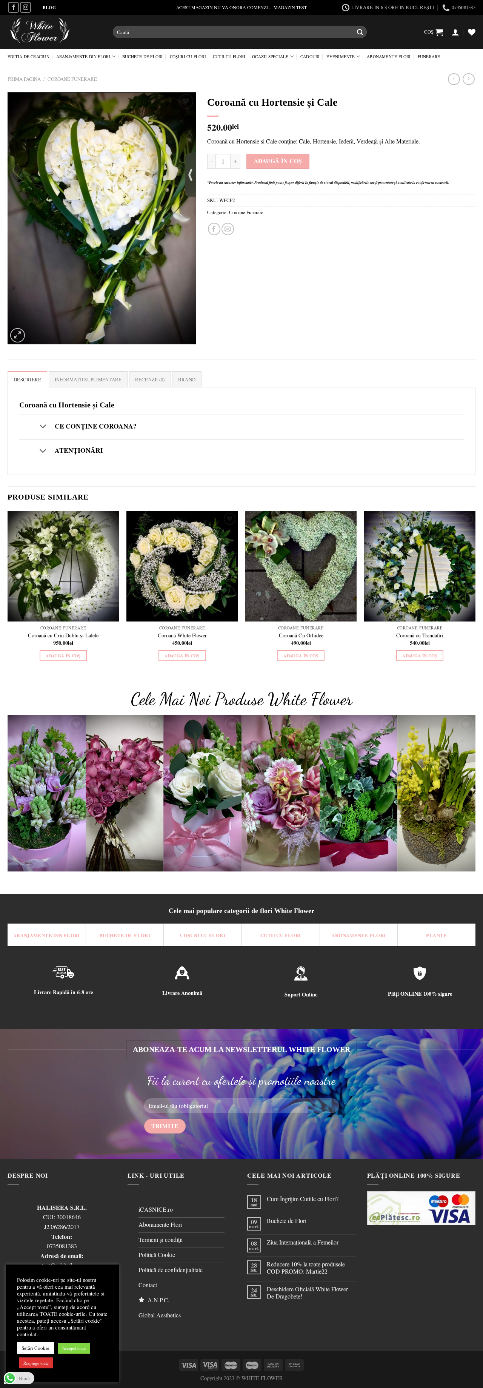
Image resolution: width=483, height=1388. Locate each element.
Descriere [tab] (27, 379)
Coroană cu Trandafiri (419, 635)
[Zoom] (17, 335)
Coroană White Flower (182, 635)
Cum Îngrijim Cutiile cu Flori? (302, 1198)
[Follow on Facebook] (13, 7)
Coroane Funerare (72, 79)
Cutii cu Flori (229, 56)
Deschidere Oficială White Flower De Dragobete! (307, 1292)
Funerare (429, 56)
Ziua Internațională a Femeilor (302, 1242)
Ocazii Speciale (270, 56)
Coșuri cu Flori (188, 56)
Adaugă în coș (278, 161)
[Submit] (360, 32)
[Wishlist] (471, 32)
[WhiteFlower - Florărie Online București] (55, 32)
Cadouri (310, 56)
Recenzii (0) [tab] (150, 379)
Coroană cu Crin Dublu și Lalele (63, 635)
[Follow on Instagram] (25, 7)
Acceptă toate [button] (74, 1348)
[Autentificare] (455, 32)
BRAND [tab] (186, 379)
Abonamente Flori (389, 56)
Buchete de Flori (142, 56)
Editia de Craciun (28, 56)
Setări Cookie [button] (35, 1348)
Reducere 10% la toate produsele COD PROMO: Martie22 (306, 1267)
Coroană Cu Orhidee (301, 635)
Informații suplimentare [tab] (88, 379)
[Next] (475, 592)
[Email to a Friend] (228, 229)
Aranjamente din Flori (83, 56)
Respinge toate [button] (36, 1363)
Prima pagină (24, 79)
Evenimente (340, 56)
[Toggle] (42, 427)
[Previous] (8, 592)
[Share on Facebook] (214, 229)
